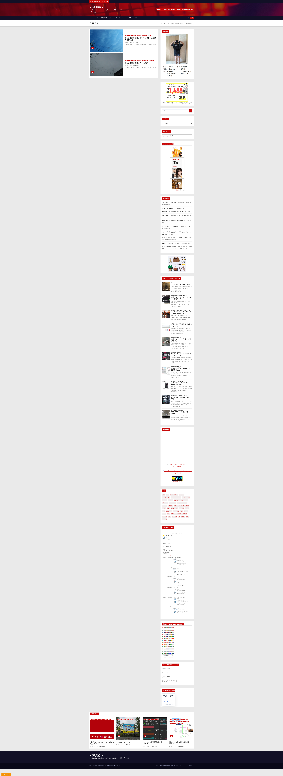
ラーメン (165, 505)
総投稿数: (164, 677)
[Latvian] (173, 640)
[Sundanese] (173, 649)
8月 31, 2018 (129, 42)
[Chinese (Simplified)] (171, 630)
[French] (165, 634)
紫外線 (164, 514)
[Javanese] (171, 638)
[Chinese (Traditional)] (173, 630)
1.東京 (130, 35)
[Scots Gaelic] (168, 649)
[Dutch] (168, 632)
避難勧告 (173, 514)
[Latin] (171, 640)
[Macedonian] (165, 642)
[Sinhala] (162, 649)
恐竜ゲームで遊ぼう (133, 18)
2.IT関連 (177, 719)
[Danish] (167, 632)
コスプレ (176, 500)
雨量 (176, 516)
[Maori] (173, 642)
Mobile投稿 (144, 35)
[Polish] (173, 644)
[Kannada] (173, 638)
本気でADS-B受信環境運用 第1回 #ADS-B (173, 212)
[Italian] (168, 638)
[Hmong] (171, 636)
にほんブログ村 (177, 467)
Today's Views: (166, 673)
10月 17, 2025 (174, 746)
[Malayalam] (168, 642)
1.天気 (126, 35)
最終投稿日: (165, 681)
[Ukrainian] (173, 651)
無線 (131, 719)
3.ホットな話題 (144, 60)
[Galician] (168, 634)
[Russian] (167, 646)
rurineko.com (174, 494)
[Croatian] (164, 632)
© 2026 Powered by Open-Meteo (169, 555)
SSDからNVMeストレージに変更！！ (172, 243)
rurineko (136, 42)
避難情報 (179, 514)
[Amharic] (165, 628)
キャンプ (170, 500)
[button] (188, 18)
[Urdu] (162, 653)
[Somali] (170, 649)
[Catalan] (167, 630)
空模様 (165, 9)
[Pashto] (170, 644)
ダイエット (165, 503)
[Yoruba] (171, 653)
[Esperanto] (171, 632)
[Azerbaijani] (170, 628)
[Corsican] (162, 632)
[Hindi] (170, 636)
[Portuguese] (162, 646)
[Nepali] (167, 644)
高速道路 (165, 519)
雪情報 (182, 516)
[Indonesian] (165, 638)
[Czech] (165, 632)
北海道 (164, 508)
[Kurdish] (167, 640)
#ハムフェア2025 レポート (169, 208)
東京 (169, 9)
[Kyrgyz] (168, 640)
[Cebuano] (168, 630)
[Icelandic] (162, 638)
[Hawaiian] (167, 636)
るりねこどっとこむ (176, 497)
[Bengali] (162, 630)
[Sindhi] (173, 646)
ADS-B (151, 719)
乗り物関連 (106, 719)
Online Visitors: (166, 669)
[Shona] (170, 646)
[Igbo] (164, 638)
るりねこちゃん (166, 497)
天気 (192, 9)
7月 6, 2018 (129, 65)
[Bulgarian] (165, 630)
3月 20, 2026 (95, 746)
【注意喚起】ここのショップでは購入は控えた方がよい (176, 202)
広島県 (187, 508)
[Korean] (165, 640)
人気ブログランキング (177, 481)
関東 (189, 9)
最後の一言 (184, 9)
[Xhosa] (168, 653)
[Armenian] (168, 628)
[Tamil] (167, 651)
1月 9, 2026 (121, 744)
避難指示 (185, 514)
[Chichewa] (170, 630)
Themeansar (117, 765)
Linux (167, 494)
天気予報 (173, 9)
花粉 (168, 514)
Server (186, 719)
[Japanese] (170, 638)
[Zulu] (173, 653)
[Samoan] (167, 649)
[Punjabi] (164, 646)
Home (92, 18)
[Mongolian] (164, 644)
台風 (149, 35)
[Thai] (170, 651)
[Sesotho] (171, 646)
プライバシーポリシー (120, 18)
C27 (164, 494)
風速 (187, 516)
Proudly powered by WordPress (97, 765)
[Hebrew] (168, 636)
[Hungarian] (173, 636)
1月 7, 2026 (147, 746)
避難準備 (165, 516)
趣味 (158, 719)
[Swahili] (162, 651)
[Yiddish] (170, 653)
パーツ (172, 723)
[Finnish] (164, 634)
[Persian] (171, 644)
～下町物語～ (96, 7)
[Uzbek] (164, 653)
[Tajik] (165, 651)
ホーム (163, 23)
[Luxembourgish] (164, 642)
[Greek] (173, 634)
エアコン (165, 500)
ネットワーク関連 (174, 721)
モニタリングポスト (182, 503)
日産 (164, 511)
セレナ (186, 500)
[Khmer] (164, 640)
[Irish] (167, 638)
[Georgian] (170, 634)
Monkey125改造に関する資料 (104, 18)
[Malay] (170, 642)
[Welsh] (167, 653)
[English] (170, 632)
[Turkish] (171, 651)
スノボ (181, 500)
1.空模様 (134, 35)
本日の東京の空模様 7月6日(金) (136, 63)
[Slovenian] (165, 649)
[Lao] (170, 640)
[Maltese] (171, 642)
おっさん (181, 494)
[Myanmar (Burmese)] (165, 644)
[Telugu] (168, 651)
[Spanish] (171, 649)
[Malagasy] (167, 642)
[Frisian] (167, 634)
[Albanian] (164, 628)
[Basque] (171, 628)
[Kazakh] (162, 640)
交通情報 (170, 505)
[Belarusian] (173, 628)
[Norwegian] (168, 644)
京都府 (175, 505)
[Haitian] (164, 636)
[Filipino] (162, 634)
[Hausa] (165, 636)
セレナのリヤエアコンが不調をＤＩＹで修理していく (176, 226)
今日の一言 (178, 9)
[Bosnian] (164, 630)
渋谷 (182, 511)
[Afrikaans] (162, 628)
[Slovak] (164, 649)
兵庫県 (187, 505)
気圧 (178, 511)
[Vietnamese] (165, 653)
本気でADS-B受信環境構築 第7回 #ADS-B (173, 215)
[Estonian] (173, 632)
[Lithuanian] (162, 642)
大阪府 (172, 508)
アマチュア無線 (186, 497)
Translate (171, 657)
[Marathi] (162, 644)
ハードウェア (180, 721)
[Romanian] (165, 646)
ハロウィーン (172, 503)
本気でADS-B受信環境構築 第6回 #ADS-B (173, 221)
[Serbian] (168, 646)
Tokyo (177, 531)
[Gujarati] (162, 636)
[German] (171, 634)
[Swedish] (164, 651)
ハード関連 (186, 721)
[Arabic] (167, 628)
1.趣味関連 (139, 35)
